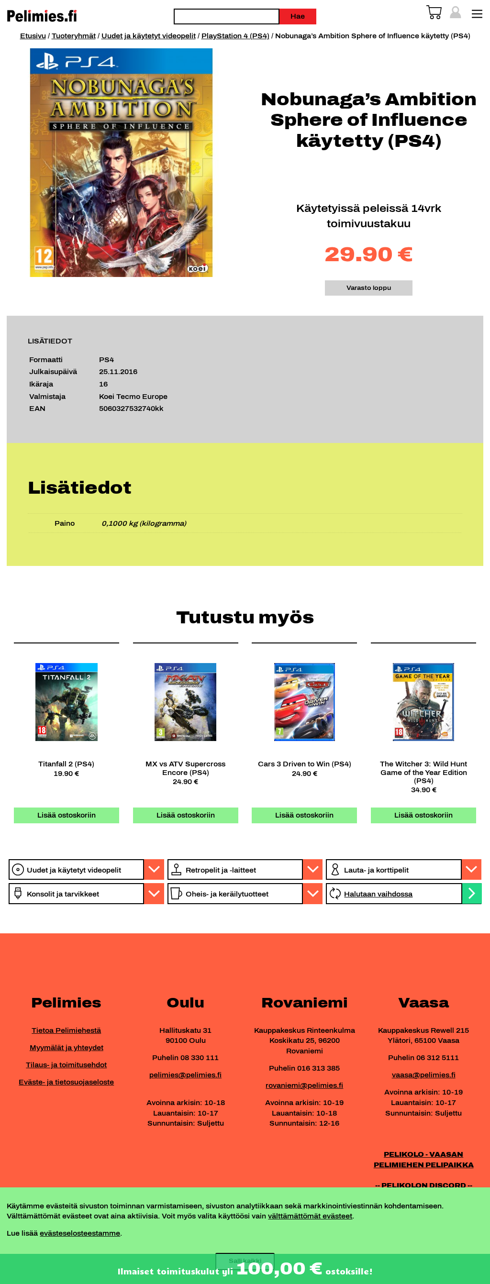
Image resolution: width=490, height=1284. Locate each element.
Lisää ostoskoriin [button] (66, 815)
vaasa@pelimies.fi (424, 1075)
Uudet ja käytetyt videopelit (148, 36)
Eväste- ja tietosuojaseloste (66, 1082)
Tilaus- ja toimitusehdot (66, 1065)
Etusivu (33, 36)
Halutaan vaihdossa (378, 894)
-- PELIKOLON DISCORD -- (423, 1185)
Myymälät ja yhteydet (66, 1048)
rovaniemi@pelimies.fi (304, 1085)
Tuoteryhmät (74, 36)
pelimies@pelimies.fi (185, 1075)
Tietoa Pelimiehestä (66, 1030)
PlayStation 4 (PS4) (235, 36)
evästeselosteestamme (80, 1233)
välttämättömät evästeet (310, 1216)
